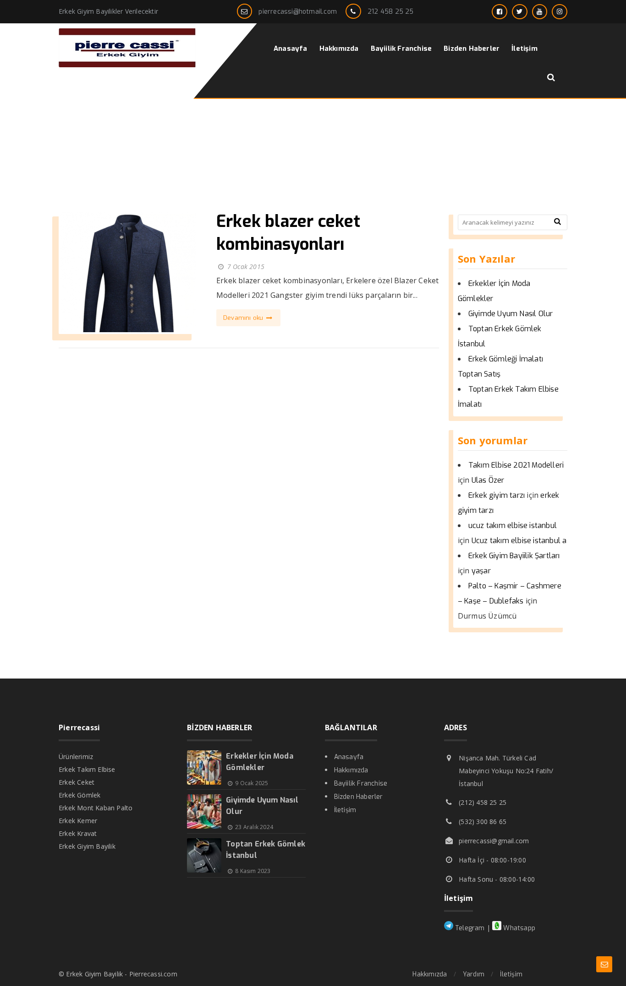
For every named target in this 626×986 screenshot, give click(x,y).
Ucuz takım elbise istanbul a (519, 540)
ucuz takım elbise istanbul (512, 525)
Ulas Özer (488, 480)
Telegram (469, 928)
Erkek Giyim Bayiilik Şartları (514, 555)
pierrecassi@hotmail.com (297, 11)
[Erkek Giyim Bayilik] (127, 65)
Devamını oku (244, 318)
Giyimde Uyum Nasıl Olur (510, 313)
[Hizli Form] (604, 964)
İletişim (345, 810)
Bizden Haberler (358, 796)
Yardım (473, 974)
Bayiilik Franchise (361, 783)
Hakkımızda (351, 770)
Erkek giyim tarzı (496, 495)
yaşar (481, 571)
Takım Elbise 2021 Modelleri (516, 465)
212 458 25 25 (391, 11)
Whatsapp (518, 928)
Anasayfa (349, 757)
